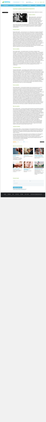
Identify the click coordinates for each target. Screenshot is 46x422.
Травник (21, 5)
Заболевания (5, 5)
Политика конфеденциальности (36, 194)
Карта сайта (27, 194)
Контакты (17, 194)
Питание (9, 194)
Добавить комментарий (17, 187)
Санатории (29, 5)
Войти (29, 1)
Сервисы (42, 5)
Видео (36, 5)
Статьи (14, 5)
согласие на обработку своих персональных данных (19, 189)
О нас (13, 194)
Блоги (5, 194)
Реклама (21, 194)
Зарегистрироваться (30, 2)
